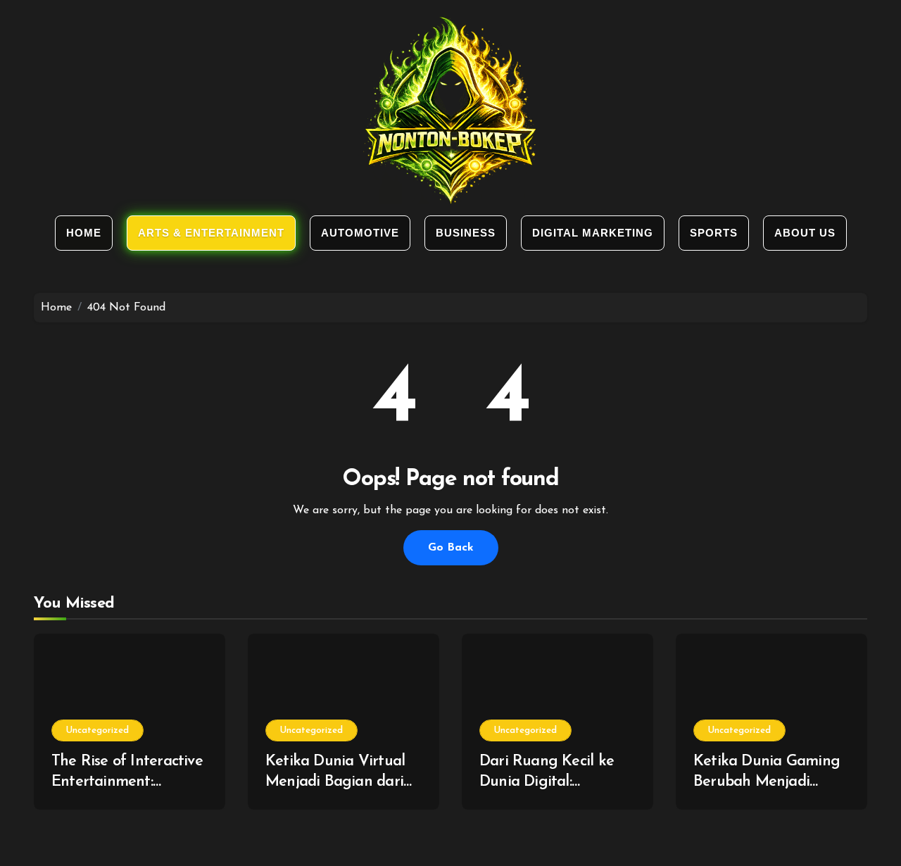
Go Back (451, 547)
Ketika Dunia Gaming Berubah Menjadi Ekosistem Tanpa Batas (770, 781)
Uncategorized (97, 730)
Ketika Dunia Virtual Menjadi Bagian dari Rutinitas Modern (335, 781)
